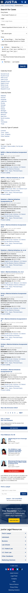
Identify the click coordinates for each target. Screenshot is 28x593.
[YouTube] (8, 569)
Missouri (3, 114)
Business (5, 541)
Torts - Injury (5, 132)
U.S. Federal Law (7, 548)
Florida (3, 103)
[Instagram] (13, 569)
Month (4, 49)
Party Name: (4, 12)
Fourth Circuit (5, 76)
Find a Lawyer (5, 487)
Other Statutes (5, 136)
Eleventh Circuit (5, 89)
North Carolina (5, 118)
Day (18, 47)
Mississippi (4, 112)
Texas (2, 124)
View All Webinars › (14, 471)
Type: (2, 31)
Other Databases (7, 556)
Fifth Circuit (4, 77)
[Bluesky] (17, 569)
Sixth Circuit (4, 79)
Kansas (3, 109)
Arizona (3, 97)
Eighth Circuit (5, 83)
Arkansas (3, 99)
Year (11, 49)
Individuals (5, 537)
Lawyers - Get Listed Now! (14, 498)
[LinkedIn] (6, 569)
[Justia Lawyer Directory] (22, 569)
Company (14, 578)
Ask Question (14, 428)
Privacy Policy (14, 587)
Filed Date (7, 62)
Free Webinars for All (8, 435)
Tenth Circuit (4, 87)
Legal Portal (14, 576)
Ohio (2, 120)
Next (21, 413)
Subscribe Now (14, 520)
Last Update (15, 62)
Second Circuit (5, 74)
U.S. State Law (6, 552)
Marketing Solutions (8, 560)
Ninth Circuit (4, 85)
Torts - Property (5, 134)
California (3, 101)
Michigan (3, 111)
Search (23, 66)
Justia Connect (14, 573)
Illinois (3, 107)
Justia (16, 565)
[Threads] (15, 569)
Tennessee (4, 122)
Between (14, 47)
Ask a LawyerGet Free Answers (7, 419)
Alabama (3, 96)
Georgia (3, 105)
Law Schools (6, 545)
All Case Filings (8, 39)
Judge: (2, 18)
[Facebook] (11, 569)
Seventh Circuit (5, 81)
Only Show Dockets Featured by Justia (14, 57)
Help (14, 581)
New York (3, 116)
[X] (20, 569)
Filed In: (3, 25)
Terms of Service (14, 584)
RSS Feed (3, 146)
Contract (3, 130)
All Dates (6, 47)
